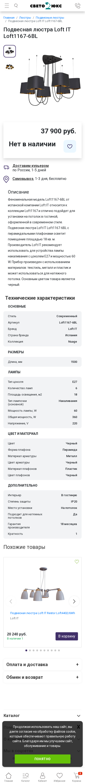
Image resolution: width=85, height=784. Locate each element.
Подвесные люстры (50, 17)
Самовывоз (22, 179)
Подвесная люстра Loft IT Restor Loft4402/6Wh (42, 613)
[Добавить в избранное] (69, 146)
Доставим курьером (30, 166)
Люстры (25, 17)
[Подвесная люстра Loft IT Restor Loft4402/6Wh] (42, 584)
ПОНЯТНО (42, 759)
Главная (9, 17)
